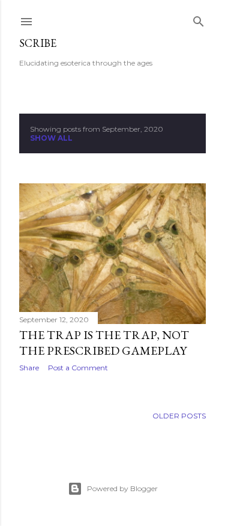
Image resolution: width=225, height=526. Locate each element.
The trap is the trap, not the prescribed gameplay (104, 342)
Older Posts (179, 415)
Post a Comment (78, 367)
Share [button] (29, 367)
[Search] (198, 19)
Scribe (37, 43)
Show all (51, 137)
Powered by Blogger (122, 488)
